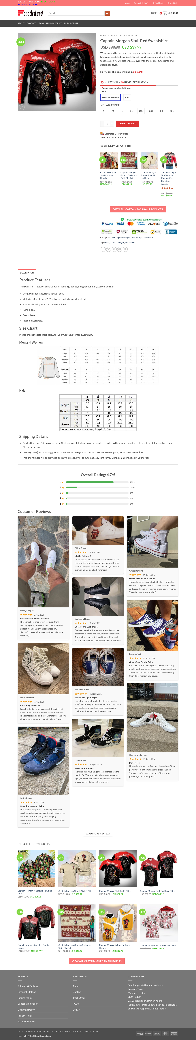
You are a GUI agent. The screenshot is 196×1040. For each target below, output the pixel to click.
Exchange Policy (26, 1009)
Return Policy (25, 997)
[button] (22, 107)
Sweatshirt (148, 237)
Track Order (173, 3)
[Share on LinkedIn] (125, 249)
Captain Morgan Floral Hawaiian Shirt (158, 945)
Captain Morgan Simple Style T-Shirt (75, 891)
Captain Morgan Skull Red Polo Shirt (157, 891)
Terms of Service (26, 1021)
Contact (137, 3)
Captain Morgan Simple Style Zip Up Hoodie (148, 175)
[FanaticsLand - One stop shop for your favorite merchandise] (30, 13)
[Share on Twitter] (108, 249)
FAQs (146, 3)
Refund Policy (158, 3)
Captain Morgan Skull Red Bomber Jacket (34, 946)
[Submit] (107, 13)
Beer (112, 35)
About (128, 3)
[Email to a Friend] (114, 249)
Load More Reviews (98, 833)
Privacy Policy (25, 1015)
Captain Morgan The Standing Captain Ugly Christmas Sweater (169, 178)
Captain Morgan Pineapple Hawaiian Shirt (35, 892)
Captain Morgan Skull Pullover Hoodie (108, 175)
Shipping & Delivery (28, 985)
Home (103, 35)
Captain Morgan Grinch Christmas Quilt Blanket (129, 175)
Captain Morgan (128, 35)
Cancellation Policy (28, 1003)
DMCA (76, 1009)
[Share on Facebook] (103, 249)
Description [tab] (27, 273)
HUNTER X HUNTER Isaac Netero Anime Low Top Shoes (35, 1030)
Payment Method (27, 991)
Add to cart (127, 123)
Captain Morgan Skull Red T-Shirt (115, 891)
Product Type (137, 237)
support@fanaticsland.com (149, 985)
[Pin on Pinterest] (119, 249)
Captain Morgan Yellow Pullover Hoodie (114, 946)
